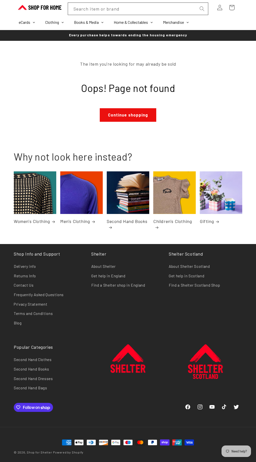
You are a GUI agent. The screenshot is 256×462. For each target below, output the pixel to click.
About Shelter (103, 266)
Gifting (207, 221)
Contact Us (24, 285)
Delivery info (25, 266)
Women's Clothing (32, 221)
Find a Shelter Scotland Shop (194, 285)
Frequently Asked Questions (39, 294)
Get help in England (108, 276)
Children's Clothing (172, 221)
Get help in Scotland (186, 276)
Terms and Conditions (33, 313)
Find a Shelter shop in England (118, 285)
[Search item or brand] (202, 9)
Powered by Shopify (68, 452)
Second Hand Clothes (33, 359)
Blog (18, 323)
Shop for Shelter (39, 452)
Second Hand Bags (30, 388)
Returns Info (25, 276)
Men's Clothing (75, 221)
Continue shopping (128, 114)
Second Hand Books (127, 221)
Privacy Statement (30, 304)
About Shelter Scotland (189, 266)
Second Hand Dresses (33, 378)
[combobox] (138, 9)
